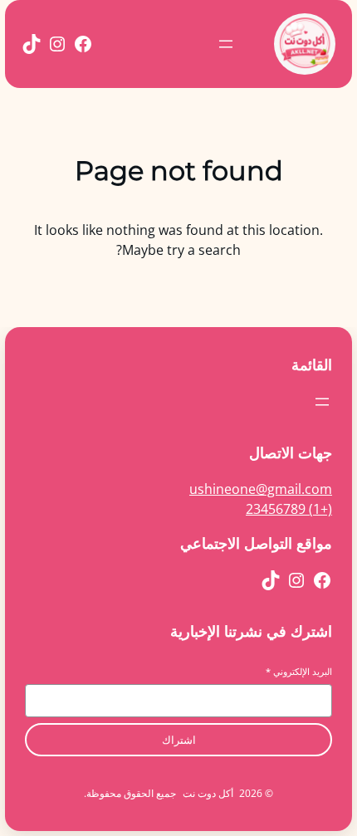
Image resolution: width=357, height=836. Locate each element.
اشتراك (179, 740)
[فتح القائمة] (226, 44)
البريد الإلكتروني (299, 671)
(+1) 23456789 (289, 509)
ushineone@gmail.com (260, 489)
